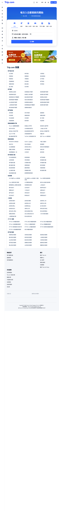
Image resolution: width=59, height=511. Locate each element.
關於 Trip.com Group (44, 267)
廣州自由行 (11, 187)
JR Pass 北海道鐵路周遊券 (15, 224)
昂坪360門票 (12, 128)
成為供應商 (9, 284)
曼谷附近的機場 (28, 240)
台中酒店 (42, 78)
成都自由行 (42, 190)
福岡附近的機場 (43, 242)
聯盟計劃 (9, 277)
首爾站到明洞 (12, 213)
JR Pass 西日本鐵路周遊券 (46, 221)
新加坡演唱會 (12, 167)
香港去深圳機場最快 (44, 146)
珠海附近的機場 (43, 234)
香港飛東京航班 (12, 94)
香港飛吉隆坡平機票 (44, 102)
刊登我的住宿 (10, 279)
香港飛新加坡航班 (29, 102)
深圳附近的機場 (28, 234)
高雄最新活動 (28, 170)
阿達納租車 (11, 120)
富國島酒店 (11, 84)
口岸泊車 (27, 152)
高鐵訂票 (42, 133)
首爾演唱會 (27, 165)
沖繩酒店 (27, 78)
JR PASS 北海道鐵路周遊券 (15, 229)
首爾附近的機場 (28, 242)
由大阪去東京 (43, 205)
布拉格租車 (11, 118)
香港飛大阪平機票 (44, 94)
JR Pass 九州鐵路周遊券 (30, 224)
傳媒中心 (42, 257)
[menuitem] (2, 7)
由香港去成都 (12, 203)
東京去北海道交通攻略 (45, 182)
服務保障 (9, 257)
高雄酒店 (11, 78)
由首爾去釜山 (28, 205)
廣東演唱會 (27, 167)
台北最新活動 (12, 170)
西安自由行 (42, 192)
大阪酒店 (42, 73)
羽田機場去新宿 (28, 185)
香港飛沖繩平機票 (44, 104)
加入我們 (42, 260)
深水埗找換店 (28, 144)
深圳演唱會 (27, 160)
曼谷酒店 (27, 84)
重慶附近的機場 (43, 245)
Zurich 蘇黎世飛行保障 (14, 182)
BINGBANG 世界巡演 (13, 141)
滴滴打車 (42, 149)
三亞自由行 (27, 190)
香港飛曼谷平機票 (29, 91)
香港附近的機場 (12, 234)
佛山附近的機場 (12, 245)
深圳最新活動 (43, 162)
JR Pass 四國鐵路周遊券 (45, 224)
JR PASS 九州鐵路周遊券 (30, 226)
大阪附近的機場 (43, 240)
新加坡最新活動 (12, 173)
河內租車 (27, 118)
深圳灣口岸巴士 (28, 146)
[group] (24, 16)
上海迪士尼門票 (43, 128)
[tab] (14, 24)
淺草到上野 (27, 208)
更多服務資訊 (10, 260)
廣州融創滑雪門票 (13, 136)
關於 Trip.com (43, 255)
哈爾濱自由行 (43, 195)
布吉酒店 (27, 81)
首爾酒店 (27, 76)
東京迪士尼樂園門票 (44, 131)
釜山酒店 (11, 86)
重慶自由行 (11, 190)
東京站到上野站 (12, 211)
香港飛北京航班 (43, 97)
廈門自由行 (11, 192)
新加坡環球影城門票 (29, 131)
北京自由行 (27, 187)
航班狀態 (42, 152)
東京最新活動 (43, 170)
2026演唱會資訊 (12, 157)
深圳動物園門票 (28, 133)
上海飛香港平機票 (13, 104)
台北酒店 (11, 73)
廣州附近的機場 (12, 237)
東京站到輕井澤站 (29, 211)
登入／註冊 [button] (53, 2)
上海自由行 (42, 185)
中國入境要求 (43, 141)
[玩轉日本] (19, 56)
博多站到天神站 (43, 208)
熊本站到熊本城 (28, 216)
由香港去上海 (43, 200)
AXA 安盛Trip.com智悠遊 (14, 178)
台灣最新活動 (28, 162)
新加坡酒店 (42, 76)
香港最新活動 (43, 160)
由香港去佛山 (12, 205)
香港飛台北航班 (12, 91)
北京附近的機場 (28, 245)
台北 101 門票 (12, 133)
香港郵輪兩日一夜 (13, 152)
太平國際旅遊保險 (29, 182)
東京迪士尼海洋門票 (13, 131)
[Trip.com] (9, 2)
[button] (2, 2)
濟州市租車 (27, 112)
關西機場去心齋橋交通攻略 (15, 185)
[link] (34, 2)
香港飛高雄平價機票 (44, 99)
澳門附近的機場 (12, 242)
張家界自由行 (43, 187)
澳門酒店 (42, 81)
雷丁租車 (42, 118)
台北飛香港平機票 (13, 102)
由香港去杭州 (12, 208)
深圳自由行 (27, 192)
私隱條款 (42, 264)
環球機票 (42, 144)
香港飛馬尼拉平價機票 (14, 97)
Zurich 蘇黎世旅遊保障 (45, 178)
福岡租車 (42, 112)
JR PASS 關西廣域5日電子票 (15, 226)
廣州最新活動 (12, 165)
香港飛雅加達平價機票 (30, 104)
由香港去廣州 (12, 200)
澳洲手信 (11, 144)
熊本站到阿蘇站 (43, 211)
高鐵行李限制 (12, 149)
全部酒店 (9, 282)
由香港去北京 (28, 203)
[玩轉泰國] (44, 56)
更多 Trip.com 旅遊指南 (45, 136)
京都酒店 (11, 76)
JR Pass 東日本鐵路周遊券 (30, 221)
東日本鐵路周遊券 (29, 229)
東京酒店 (27, 73)
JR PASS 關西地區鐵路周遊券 (46, 226)
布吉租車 (11, 115)
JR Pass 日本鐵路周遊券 (14, 221)
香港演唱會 (27, 157)
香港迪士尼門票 (28, 126)
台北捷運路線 (12, 146)
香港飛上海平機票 (29, 94)
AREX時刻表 (27, 149)
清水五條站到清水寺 (29, 213)
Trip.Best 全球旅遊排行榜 (30, 136)
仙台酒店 (27, 86)
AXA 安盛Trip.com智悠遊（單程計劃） (32, 179)
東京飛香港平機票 (13, 107)
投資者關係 (9, 272)
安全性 (8, 286)
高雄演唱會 (42, 167)
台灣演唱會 (11, 160)
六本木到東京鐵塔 (44, 213)
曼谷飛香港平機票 (29, 97)
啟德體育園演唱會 (29, 173)
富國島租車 (27, 115)
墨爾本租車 (42, 115)
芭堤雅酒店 (11, 81)
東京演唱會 (42, 165)
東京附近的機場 (28, 237)
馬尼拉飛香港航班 (29, 99)
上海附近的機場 (43, 237)
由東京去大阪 (43, 203)
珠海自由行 (27, 195)
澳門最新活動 (12, 162)
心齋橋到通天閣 (12, 216)
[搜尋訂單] (48, 2)
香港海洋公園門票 (44, 126)
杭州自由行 (11, 195)
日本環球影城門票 (29, 128)
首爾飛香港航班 (28, 107)
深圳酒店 (42, 84)
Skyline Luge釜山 (28, 141)
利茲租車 (42, 120)
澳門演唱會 (42, 157)
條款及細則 (42, 262)
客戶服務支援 (10, 255)
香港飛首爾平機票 (44, 91)
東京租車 (27, 120)
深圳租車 (11, 112)
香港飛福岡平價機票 (13, 99)
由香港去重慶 (28, 200)
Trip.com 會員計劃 (11, 274)
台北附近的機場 (12, 240)
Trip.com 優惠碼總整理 (14, 126)
